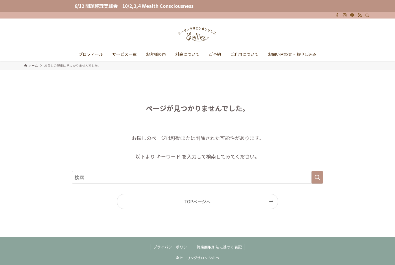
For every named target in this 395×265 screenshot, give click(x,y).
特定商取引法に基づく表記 (219, 247)
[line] (352, 15)
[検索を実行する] (317, 177)
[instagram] (344, 15)
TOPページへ (197, 201)
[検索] (367, 15)
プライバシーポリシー (172, 247)
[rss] (359, 15)
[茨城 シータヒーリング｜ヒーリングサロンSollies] (197, 34)
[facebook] (337, 15)
